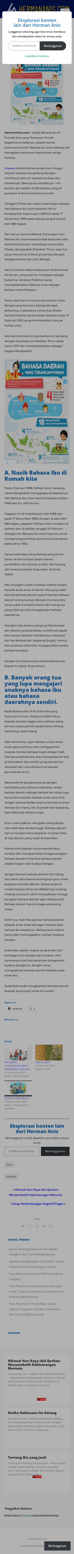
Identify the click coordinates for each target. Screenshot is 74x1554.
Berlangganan (53, 46)
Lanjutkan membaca (37, 56)
